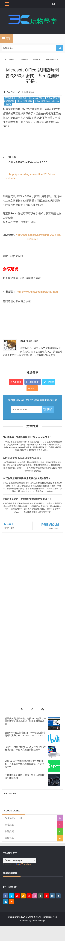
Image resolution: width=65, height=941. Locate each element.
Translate (26, 864)
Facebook (33, 382)
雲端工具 (9, 838)
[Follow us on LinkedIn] (5, 901)
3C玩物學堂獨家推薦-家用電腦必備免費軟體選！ (27, 478)
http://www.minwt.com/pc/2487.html (37, 291)
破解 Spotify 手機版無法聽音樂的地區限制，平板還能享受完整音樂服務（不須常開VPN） (24, 764)
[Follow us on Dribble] (34, 895)
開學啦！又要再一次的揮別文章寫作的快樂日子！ (27, 499)
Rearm (8, 104)
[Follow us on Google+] (17, 895)
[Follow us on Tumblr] (58, 895)
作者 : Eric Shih (29, 341)
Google (17, 382)
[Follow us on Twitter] (11, 895)
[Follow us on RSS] (23, 895)
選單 (53, 4)
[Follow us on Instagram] (52, 895)
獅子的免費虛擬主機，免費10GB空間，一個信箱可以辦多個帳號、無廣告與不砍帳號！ (25, 721)
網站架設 (9, 824)
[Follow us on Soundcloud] (11, 901)
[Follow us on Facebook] (5, 895)
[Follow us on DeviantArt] (40, 895)
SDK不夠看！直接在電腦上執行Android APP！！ (27, 437)
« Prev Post (9, 528)
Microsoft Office (36, 98)
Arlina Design (38, 920)
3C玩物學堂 (10, 98)
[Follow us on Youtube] (29, 895)
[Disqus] (32, 578)
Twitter (50, 382)
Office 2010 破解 (24, 101)
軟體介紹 (22, 98)
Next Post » (54, 528)
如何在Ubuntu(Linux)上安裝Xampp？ (22, 458)
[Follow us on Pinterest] (46, 895)
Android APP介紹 (13, 818)
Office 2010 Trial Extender (47, 101)
